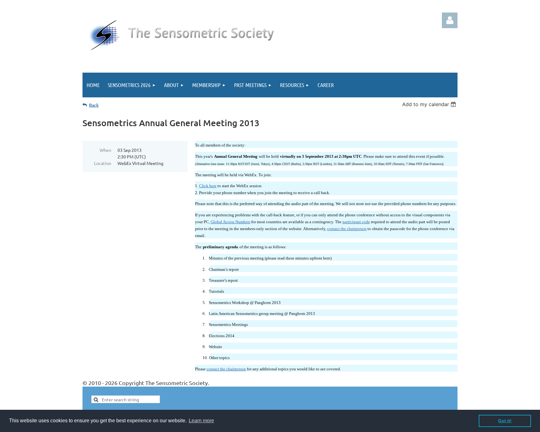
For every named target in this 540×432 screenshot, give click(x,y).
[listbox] (430, 104)
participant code (356, 222)
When (105, 150)
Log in (450, 20)
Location (102, 163)
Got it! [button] (505, 420)
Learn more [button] (201, 420)
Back (94, 105)
